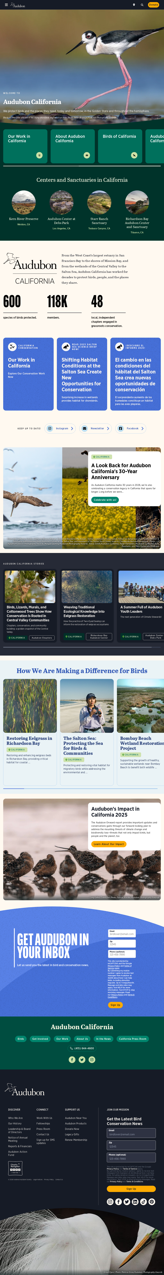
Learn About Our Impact (109, 844)
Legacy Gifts (72, 1134)
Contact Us (43, 1134)
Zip (111, 941)
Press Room (43, 1128)
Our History (14, 1123)
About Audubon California (70, 138)
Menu (6, 5)
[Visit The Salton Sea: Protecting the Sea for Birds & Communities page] (87, 732)
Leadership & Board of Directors (19, 1130)
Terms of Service (130, 1169)
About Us (82, 1038)
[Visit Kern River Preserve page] (23, 211)
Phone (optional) (117, 952)
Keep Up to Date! (29, 428)
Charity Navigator (15, 1168)
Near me (134, 5)
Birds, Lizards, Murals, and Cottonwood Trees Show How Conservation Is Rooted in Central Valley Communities (30, 606)
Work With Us (44, 1118)
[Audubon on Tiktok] (143, 1201)
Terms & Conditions (134, 1181)
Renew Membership (76, 1139)
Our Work (62, 1038)
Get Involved (40, 1038)
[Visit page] (82, 498)
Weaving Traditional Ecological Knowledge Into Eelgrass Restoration (87, 606)
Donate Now (72, 1128)
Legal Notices (37, 1179)
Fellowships (43, 1123)
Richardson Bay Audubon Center (99, 636)
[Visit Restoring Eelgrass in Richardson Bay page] (30, 732)
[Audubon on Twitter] (126, 1201)
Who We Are (15, 1118)
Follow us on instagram (92, 1059)
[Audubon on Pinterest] (151, 1201)
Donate (153, 4)
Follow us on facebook (72, 1059)
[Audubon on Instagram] (110, 1201)
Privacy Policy (117, 995)
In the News (103, 1038)
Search (142, 4)
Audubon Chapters (42, 638)
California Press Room (132, 1038)
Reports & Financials (20, 1146)
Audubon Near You (76, 1118)
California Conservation (28, 346)
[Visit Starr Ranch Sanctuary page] (99, 211)
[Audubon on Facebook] (118, 1201)
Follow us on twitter (82, 1059)
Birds (21, 1038)
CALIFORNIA (103, 457)
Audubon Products (76, 1123)
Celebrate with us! (105, 499)
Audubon (18, 5)
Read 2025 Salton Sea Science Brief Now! (84, 347)
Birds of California (119, 136)
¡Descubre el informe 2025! (135, 346)
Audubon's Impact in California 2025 (115, 812)
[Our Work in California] (28, 374)
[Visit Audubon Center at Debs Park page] (61, 211)
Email (112, 931)
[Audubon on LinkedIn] (135, 1201)
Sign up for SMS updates (46, 1141)
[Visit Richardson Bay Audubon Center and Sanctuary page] (137, 211)
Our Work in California (19, 138)
